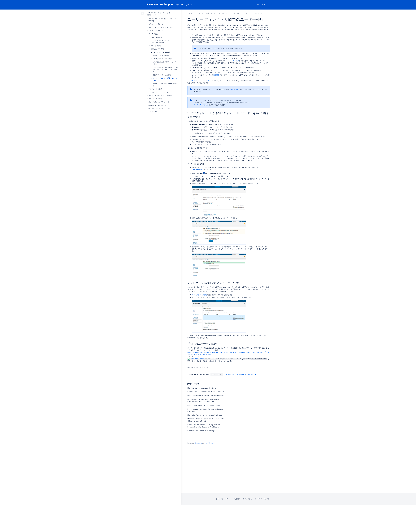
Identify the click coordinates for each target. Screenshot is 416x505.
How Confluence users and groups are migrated (204, 405)
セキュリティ (247, 499)
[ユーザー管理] (244, 13)
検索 (258, 4)
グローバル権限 (234, 89)
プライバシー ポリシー (224, 499)
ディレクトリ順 (233, 61)
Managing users (156, 37)
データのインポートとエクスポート (160, 92)
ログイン (265, 5)
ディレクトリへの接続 (199, 295)
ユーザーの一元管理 (201, 105)
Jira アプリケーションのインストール (161, 27)
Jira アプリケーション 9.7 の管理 (158, 13)
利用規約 (237, 499)
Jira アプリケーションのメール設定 (160, 95)
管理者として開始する (155, 24)
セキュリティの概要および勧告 (159, 108)
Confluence (198, 443)
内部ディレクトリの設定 (161, 55)
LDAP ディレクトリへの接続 (162, 59)
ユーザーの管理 (197, 169)
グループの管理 (156, 46)
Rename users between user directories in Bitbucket (205, 392)
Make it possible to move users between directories (205, 395)
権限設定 (216, 75)
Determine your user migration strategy (201, 431)
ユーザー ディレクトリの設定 (161, 52)
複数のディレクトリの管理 (162, 75)
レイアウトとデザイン (155, 30)
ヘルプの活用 (153, 112)
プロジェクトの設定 (155, 89)
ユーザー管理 (153, 34)
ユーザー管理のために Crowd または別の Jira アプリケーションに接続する (165, 69)
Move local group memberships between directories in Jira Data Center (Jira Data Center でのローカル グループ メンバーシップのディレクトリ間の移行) (228, 353)
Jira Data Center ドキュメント (158, 102)
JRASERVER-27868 (197, 359)
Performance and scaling (157, 105)
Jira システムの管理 (155, 99)
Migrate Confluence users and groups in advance (204, 415)
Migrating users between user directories (201, 388)
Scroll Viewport (209, 443)
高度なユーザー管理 (157, 49)
